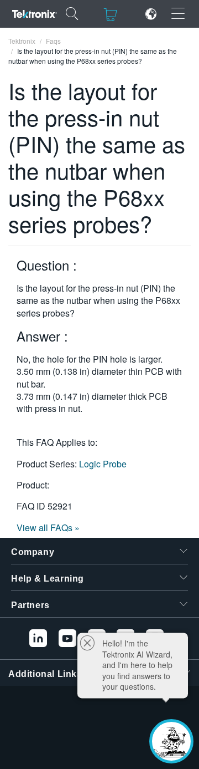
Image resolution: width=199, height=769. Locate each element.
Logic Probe (103, 463)
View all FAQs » (48, 527)
